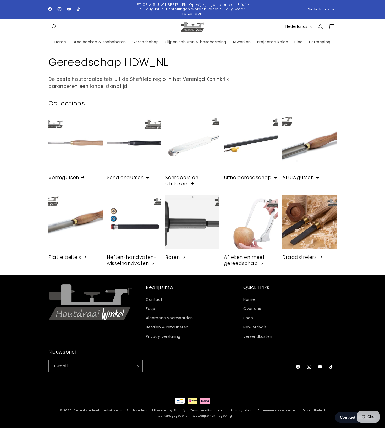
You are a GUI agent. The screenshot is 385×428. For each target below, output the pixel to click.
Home (249, 299)
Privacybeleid (242, 410)
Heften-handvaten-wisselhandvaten (131, 260)
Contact (154, 299)
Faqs (150, 308)
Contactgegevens (173, 416)
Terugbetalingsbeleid (208, 410)
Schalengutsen (125, 177)
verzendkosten (257, 336)
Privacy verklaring (163, 336)
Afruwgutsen (298, 177)
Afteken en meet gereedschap (244, 260)
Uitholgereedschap (248, 177)
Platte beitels (64, 257)
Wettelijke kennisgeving (212, 416)
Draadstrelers (299, 257)
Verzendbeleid (313, 410)
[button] (54, 27)
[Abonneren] (136, 366)
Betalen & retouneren (167, 326)
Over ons (252, 308)
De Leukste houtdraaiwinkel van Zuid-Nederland (113, 410)
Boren (172, 257)
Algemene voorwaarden (169, 317)
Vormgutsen (63, 177)
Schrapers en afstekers (181, 180)
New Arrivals (255, 326)
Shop (248, 317)
